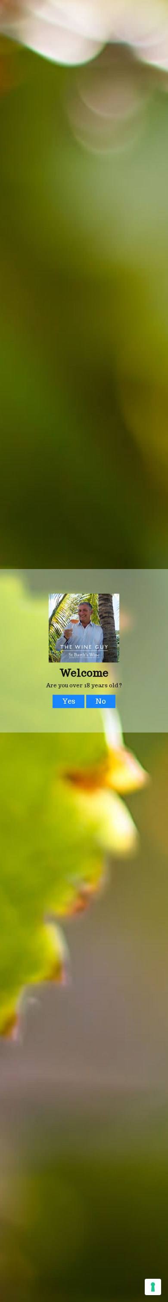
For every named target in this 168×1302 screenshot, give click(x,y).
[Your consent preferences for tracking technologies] (153, 1287)
